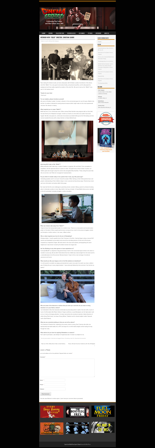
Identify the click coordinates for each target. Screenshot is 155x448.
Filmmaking (67, 338)
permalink (83, 338)
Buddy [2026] (101, 76)
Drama (62, 338)
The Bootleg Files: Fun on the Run (105, 61)
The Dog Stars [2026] (102, 83)
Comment (43, 357)
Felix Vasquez (56, 41)
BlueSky (105, 93)
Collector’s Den (60, 33)
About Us (106, 33)
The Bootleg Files (71, 33)
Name (42, 380)
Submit (43, 33)
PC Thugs (90, 33)
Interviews (98, 33)
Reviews (51, 33)
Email (42, 384)
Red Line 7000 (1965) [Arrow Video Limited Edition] (52, 343)
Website (42, 389)
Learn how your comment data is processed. (71, 398)
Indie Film (72, 338)
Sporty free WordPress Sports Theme (72, 444)
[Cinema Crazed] (77, 29)
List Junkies (82, 33)
